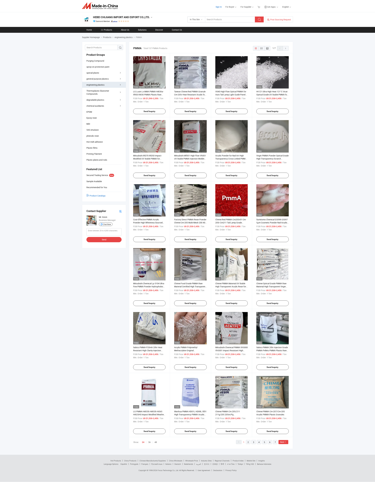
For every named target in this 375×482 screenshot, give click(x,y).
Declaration (217, 470)
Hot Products (115, 460)
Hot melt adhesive (94, 141)
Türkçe (240, 464)
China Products (130, 460)
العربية (198, 464)
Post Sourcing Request (280, 19)
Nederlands (188, 464)
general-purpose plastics (97, 78)
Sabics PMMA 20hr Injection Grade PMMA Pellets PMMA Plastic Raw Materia (272, 350)
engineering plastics (95, 84)
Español (124, 464)
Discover (159, 29)
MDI (88, 123)
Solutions (142, 29)
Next (282, 442)
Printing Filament (94, 153)
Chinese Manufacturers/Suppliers (152, 460)
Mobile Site (251, 460)
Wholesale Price (191, 460)
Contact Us (177, 29)
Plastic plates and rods (96, 159)
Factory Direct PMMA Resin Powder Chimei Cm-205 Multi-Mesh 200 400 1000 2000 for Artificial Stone (190, 222)
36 (149, 442)
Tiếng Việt (250, 464)
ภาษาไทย (231, 464)
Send (104, 239)
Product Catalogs (97, 195)
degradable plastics (95, 99)
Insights (261, 460)
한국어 (206, 464)
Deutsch (177, 464)
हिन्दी (222, 464)
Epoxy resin (91, 117)
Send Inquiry (149, 111)
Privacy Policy (231, 470)
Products (108, 29)
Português (134, 464)
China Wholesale (175, 460)
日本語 (215, 464)
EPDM (89, 111)
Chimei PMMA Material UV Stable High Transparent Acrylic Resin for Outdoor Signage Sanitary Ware (230, 286)
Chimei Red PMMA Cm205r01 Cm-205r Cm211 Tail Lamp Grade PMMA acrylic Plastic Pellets (230, 222)
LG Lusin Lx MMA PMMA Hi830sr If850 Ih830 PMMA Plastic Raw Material (148, 94)
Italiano (168, 464)
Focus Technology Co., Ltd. (168, 470)
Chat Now (107, 224)
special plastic (92, 72)
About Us (125, 29)
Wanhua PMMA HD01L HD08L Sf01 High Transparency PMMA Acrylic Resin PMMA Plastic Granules (190, 414)
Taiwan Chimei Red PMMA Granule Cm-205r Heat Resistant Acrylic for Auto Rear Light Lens (190, 94)
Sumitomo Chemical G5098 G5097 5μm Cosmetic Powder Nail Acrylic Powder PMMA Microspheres (272, 222)
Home (89, 29)
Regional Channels (222, 460)
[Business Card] (120, 211)
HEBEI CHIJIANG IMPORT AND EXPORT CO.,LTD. (121, 17)
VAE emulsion (92, 129)
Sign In (219, 6)
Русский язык (156, 464)
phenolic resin (92, 135)
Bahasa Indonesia (264, 464)
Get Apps (271, 6)
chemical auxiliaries (95, 105)
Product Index (238, 460)
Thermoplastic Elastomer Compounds (97, 92)
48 (156, 442)
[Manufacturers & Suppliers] (101, 5)
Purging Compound (95, 60)
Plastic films (91, 147)
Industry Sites (206, 460)
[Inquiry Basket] (259, 6)
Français (144, 464)
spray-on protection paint (97, 66)
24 (143, 442)
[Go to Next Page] (285, 48)
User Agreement (204, 470)
